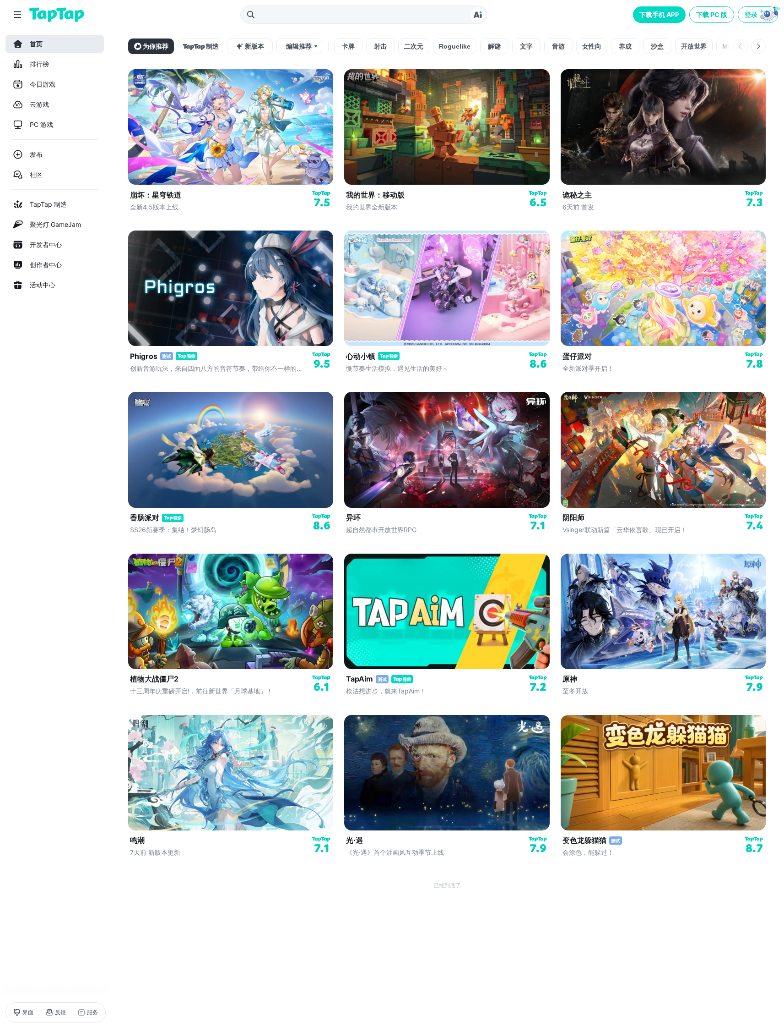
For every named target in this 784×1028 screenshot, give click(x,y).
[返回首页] (56, 14)
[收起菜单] (17, 14)
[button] (759, 14)
